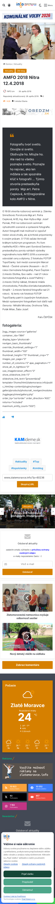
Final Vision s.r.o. (28, 899)
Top (37, 461)
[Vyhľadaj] (3, 6)
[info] (26, 5)
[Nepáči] (13, 417)
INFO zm (11, 91)
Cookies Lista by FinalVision (15, 896)
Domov (8, 64)
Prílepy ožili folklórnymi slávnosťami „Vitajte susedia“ (28, 514)
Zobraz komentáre (27, 664)
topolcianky (20, 468)
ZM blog (21, 71)
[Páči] (3, 417)
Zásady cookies (11, 864)
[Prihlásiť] (9, 6)
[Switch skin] (40, 6)
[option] (27, 511)
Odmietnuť (27, 890)
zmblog (38, 468)
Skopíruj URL (27, 484)
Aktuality (18, 64)
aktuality (22, 461)
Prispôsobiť (27, 882)
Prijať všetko (27, 874)
